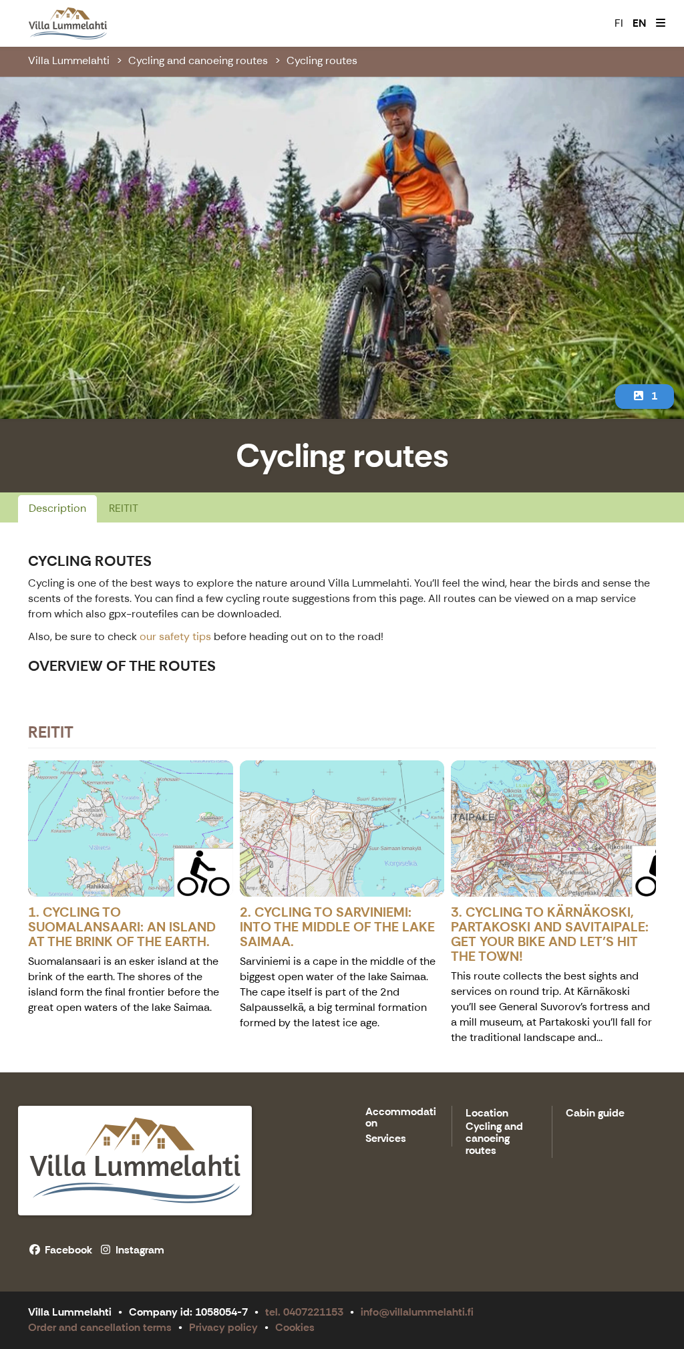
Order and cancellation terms (100, 1327)
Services (385, 1139)
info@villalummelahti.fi (417, 1312)
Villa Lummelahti (69, 60)
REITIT (123, 508)
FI (619, 23)
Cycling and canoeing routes (198, 60)
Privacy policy (223, 1327)
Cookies (295, 1327)
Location (487, 1113)
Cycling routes (322, 60)
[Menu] (660, 23)
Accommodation (400, 1118)
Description (57, 508)
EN (639, 23)
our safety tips (177, 636)
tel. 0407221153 (304, 1312)
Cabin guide (595, 1113)
